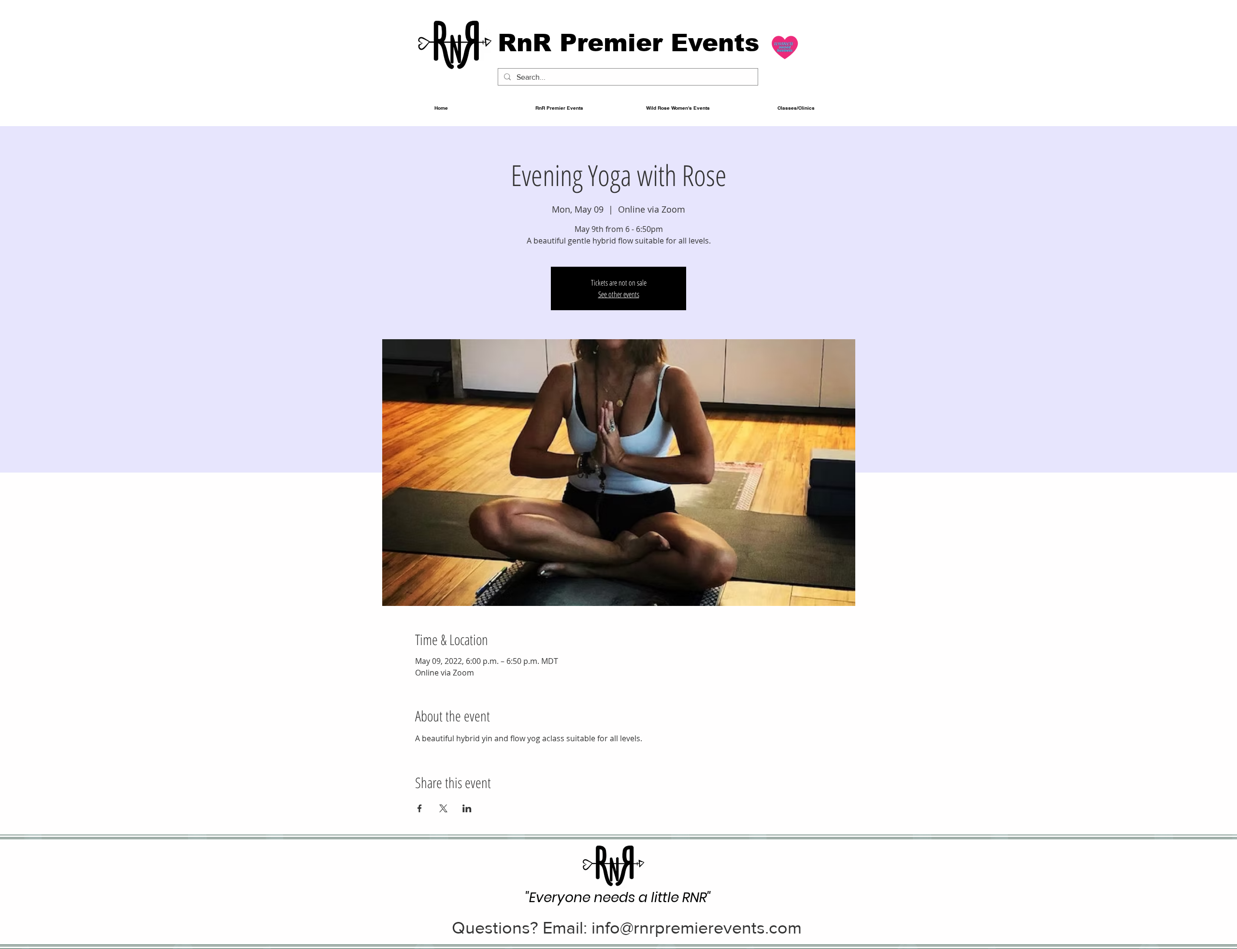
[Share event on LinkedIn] (467, 808)
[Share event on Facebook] (419, 808)
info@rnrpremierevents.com (696, 927)
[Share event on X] (443, 808)
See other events (618, 294)
